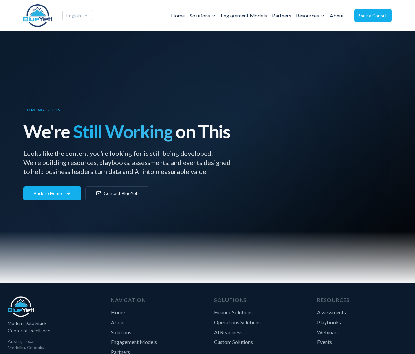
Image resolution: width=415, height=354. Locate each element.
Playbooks (329, 322)
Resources (307, 15)
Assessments (331, 312)
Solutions (200, 15)
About (337, 15)
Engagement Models (244, 15)
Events (324, 342)
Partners (281, 15)
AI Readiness (228, 332)
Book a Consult (373, 15)
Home (178, 15)
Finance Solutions (233, 312)
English (73, 15)
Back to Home (48, 193)
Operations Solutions (237, 322)
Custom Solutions (233, 342)
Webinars (328, 332)
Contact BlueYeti (121, 193)
